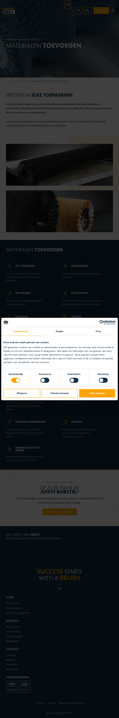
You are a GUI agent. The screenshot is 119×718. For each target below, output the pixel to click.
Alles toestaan (97, 393)
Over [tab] (98, 331)
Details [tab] (59, 331)
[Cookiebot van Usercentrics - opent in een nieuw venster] (101, 322)
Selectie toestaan (59, 393)
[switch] (44, 380)
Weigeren (22, 393)
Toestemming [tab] (20, 331)
